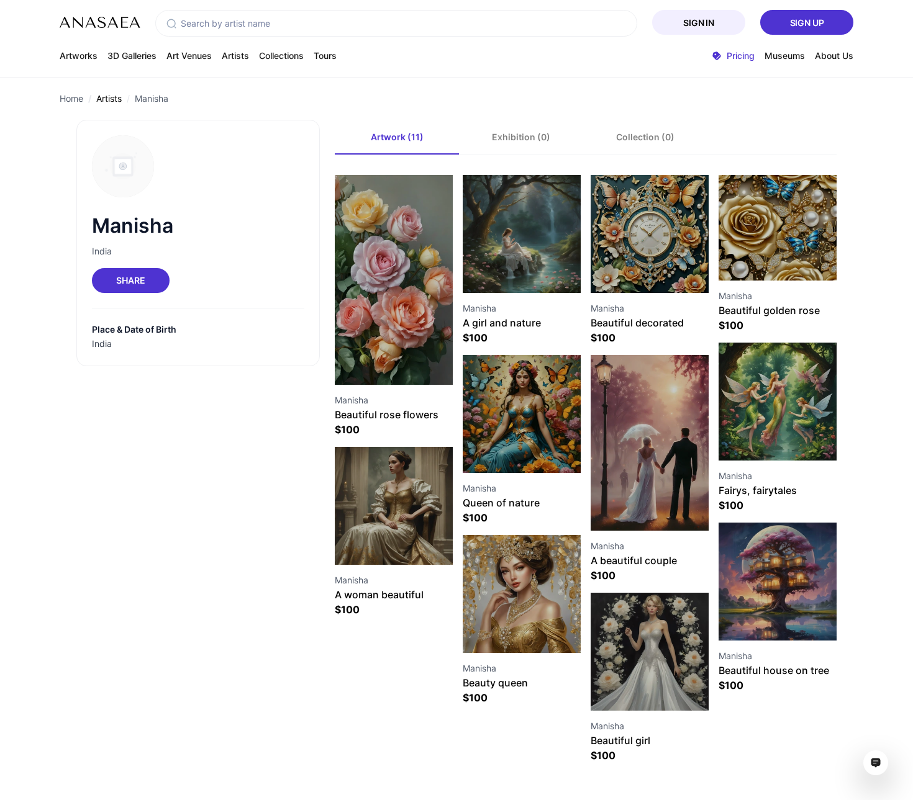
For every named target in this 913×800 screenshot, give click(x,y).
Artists (235, 55)
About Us (834, 55)
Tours (325, 55)
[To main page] (100, 22)
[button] (171, 24)
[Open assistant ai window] (875, 762)
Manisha (151, 98)
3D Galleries (132, 55)
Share (130, 280)
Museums (785, 55)
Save (407, 362)
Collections (281, 55)
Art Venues (189, 55)
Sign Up (807, 22)
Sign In (698, 22)
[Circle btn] (371, 362)
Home (71, 98)
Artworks (79, 55)
